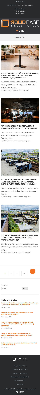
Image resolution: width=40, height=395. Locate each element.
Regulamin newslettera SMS (20, 377)
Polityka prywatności (19, 366)
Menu (21, 31)
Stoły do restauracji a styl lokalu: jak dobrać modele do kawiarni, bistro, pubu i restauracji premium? (17, 324)
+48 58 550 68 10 (20, 11)
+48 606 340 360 (20, 13)
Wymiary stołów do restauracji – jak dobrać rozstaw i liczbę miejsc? (17, 313)
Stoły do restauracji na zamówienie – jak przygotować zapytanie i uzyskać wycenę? (16, 334)
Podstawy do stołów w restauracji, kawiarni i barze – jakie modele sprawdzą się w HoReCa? (19, 304)
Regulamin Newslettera (20, 373)
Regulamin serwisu (20, 381)
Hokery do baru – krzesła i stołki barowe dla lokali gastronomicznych (19, 344)
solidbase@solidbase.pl (25, 5)
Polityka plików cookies (20, 369)
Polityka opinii (20, 384)
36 (24, 273)
